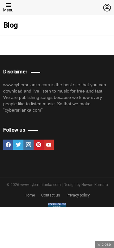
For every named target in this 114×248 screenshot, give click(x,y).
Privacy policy (78, 195)
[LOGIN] (107, 7)
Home (30, 195)
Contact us (50, 195)
